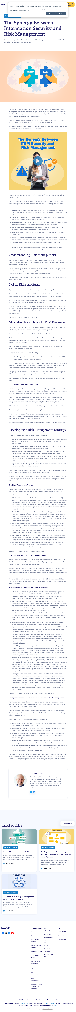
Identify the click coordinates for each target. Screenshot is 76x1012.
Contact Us (46, 946)
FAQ (45, 943)
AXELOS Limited (24, 1003)
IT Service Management (24, 317)
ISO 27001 (57, 594)
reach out (48, 422)
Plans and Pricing (62, 936)
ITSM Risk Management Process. (35, 551)
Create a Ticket (48, 934)
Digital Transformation (21, 120)
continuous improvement (52, 542)
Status (45, 940)
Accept (50, 13)
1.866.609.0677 (62, 932)
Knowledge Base (48, 937)
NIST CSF (49, 594)
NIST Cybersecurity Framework (31, 418)
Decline (61, 13)
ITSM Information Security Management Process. (40, 693)
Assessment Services (36, 951)
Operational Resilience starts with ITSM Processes (36, 986)
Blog (32, 932)
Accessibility (47, 951)
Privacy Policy (47, 948)
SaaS (34, 1009)
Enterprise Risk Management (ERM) (55, 389)
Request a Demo (70, 4)
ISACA (54, 1005)
